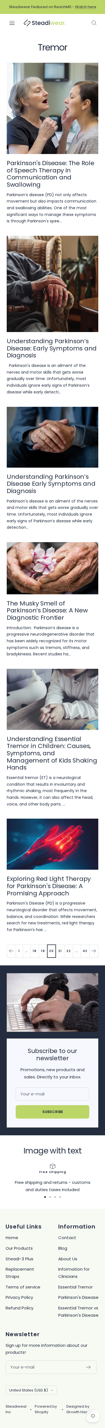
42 (85, 951)
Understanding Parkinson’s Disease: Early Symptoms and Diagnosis (52, 348)
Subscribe (52, 1111)
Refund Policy (19, 1308)
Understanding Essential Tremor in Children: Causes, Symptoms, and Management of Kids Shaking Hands (52, 753)
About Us (67, 1259)
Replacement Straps (20, 1272)
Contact (67, 1238)
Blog (62, 1248)
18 (34, 951)
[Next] (93, 951)
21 (60, 951)
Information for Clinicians (74, 1272)
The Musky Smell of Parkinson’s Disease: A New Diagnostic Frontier (47, 610)
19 (43, 951)
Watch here (85, 6)
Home (12, 1238)
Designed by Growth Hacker (80, 1409)
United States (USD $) (28, 1390)
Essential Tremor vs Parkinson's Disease (78, 1311)
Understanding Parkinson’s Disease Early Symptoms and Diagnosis (51, 483)
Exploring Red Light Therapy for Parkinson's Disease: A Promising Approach (49, 885)
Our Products (19, 1248)
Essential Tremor (75, 1287)
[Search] (94, 22)
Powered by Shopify (46, 1409)
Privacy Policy (19, 1297)
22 (68, 951)
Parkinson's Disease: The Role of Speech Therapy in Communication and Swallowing (50, 174)
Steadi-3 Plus (19, 1259)
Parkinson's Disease (78, 1297)
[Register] (88, 1367)
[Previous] (11, 951)
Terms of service (23, 1287)
